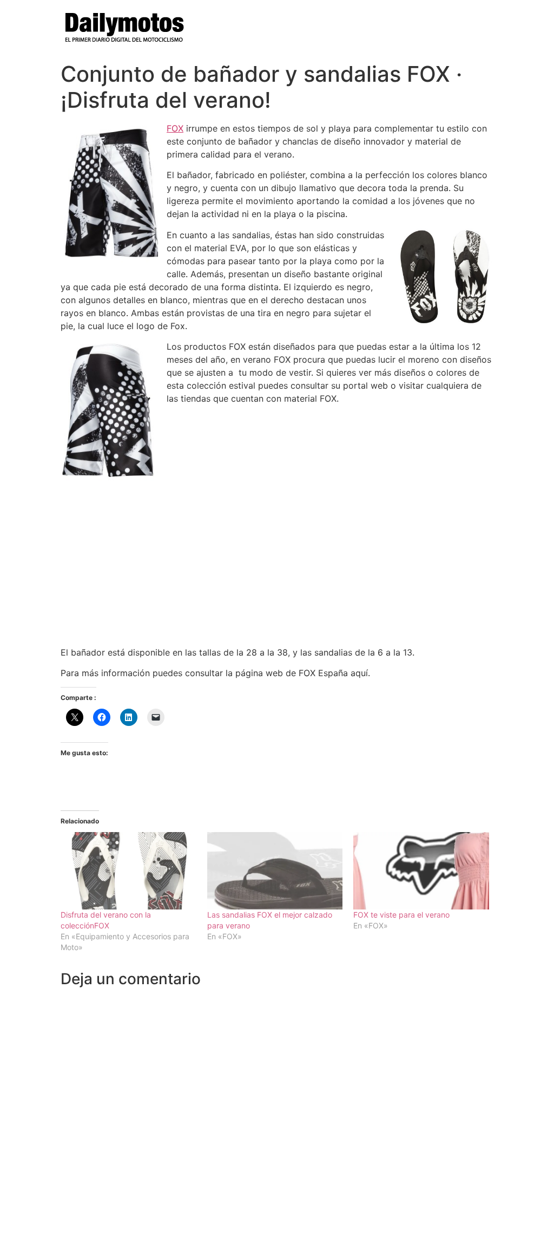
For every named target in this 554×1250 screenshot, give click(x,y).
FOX (175, 128)
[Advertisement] (277, 562)
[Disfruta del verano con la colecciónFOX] (128, 870)
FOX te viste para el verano (401, 914)
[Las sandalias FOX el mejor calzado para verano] (275, 870)
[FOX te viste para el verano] (421, 870)
